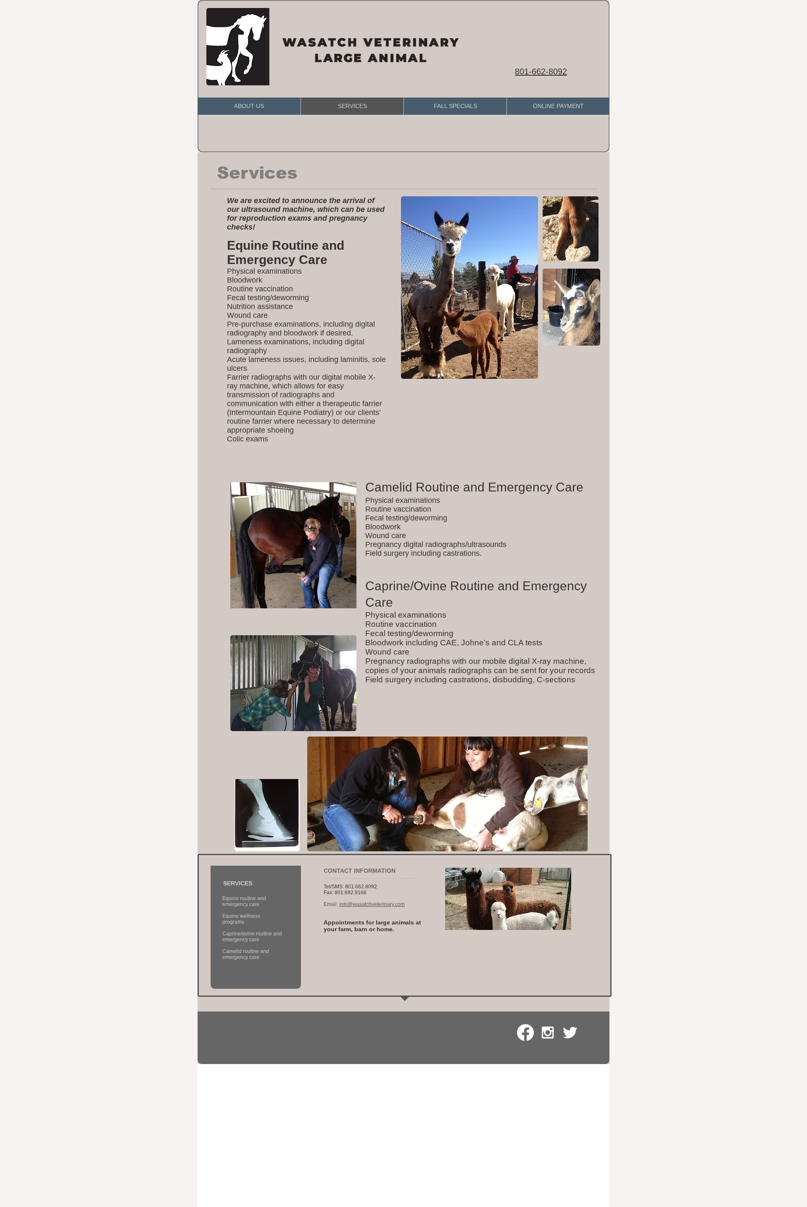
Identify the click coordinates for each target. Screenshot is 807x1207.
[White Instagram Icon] (547, 1032)
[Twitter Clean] (570, 1032)
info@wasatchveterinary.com (372, 904)
